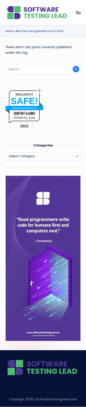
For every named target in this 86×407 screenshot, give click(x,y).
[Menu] (78, 12)
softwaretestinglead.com (24, 108)
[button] (76, 69)
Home (9, 31)
